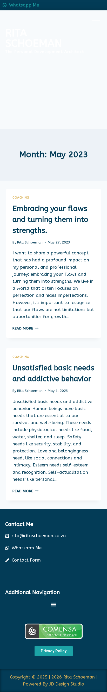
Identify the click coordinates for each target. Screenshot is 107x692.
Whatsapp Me (24, 5)
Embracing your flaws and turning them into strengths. (50, 219)
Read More (25, 328)
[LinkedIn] (90, 5)
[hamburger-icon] (96, 19)
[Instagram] (102, 5)
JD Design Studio (66, 684)
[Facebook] (78, 5)
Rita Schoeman (30, 242)
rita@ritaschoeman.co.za (39, 535)
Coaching (20, 197)
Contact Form (26, 560)
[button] (53, 604)
